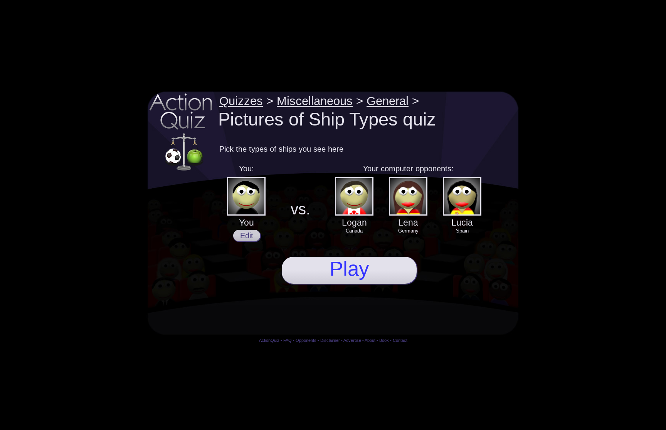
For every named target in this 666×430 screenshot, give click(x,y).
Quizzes (241, 100)
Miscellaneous (315, 100)
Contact (400, 340)
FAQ (287, 340)
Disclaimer (330, 340)
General (388, 100)
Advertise (352, 340)
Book (384, 340)
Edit (246, 235)
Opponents (306, 340)
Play (349, 268)
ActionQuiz (269, 340)
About (370, 340)
